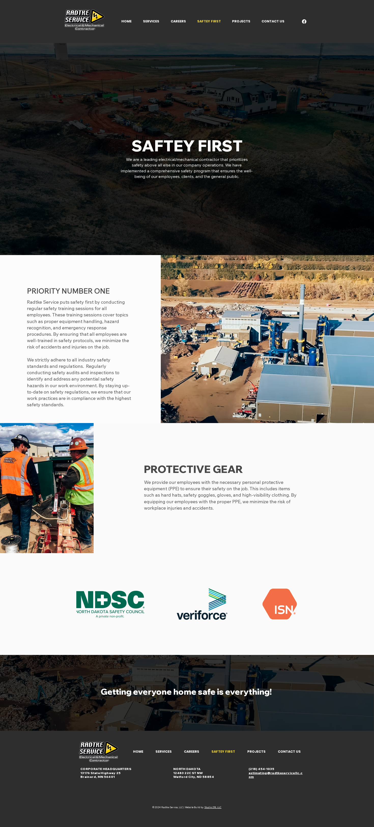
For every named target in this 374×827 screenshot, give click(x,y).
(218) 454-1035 (261, 769)
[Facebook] (304, 21)
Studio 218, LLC (213, 807)
